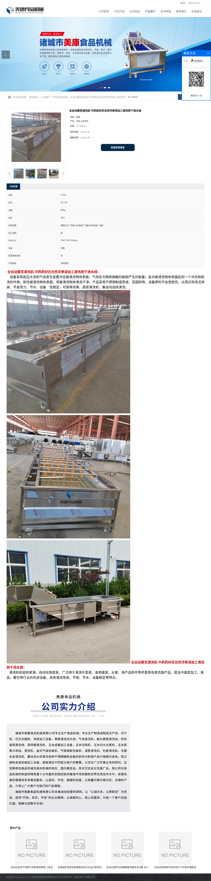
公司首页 (103, 11)
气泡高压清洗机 (60, 97)
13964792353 (193, 3)
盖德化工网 (90, 877)
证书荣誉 (165, 11)
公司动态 (134, 11)
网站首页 (33, 97)
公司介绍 (119, 11)
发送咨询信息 (118, 147)
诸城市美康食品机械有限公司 (44, 877)
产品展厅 (150, 11)
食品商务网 (79, 877)
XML (60, 877)
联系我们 (181, 11)
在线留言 (196, 11)
